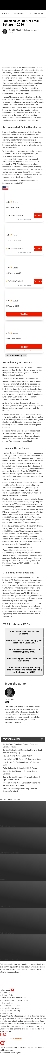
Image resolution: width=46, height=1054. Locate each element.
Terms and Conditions (11, 1005)
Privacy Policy (7, 995)
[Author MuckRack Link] (7, 702)
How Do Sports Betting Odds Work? (17, 756)
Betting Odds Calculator (9, 853)
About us (6, 993)
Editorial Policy (8, 1003)
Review (15, 202)
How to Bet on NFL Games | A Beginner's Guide (22, 759)
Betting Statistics (7, 933)
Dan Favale (17, 30)
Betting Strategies (7, 826)
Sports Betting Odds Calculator (15, 1000)
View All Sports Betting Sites (16, 356)
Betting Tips (5, 906)
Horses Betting (20, 13)
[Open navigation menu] (41, 5)
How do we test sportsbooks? (14, 998)
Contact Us (7, 1013)
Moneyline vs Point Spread (10, 960)
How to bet (4, 879)
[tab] (24, 632)
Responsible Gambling (11, 1011)
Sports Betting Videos (11, 1008)
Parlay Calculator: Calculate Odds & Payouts (21, 768)
